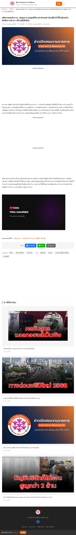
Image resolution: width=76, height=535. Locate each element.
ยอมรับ (23, 532)
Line (42, 245)
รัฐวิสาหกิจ (41, 527)
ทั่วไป (11, 9)
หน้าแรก (4, 9)
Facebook (32, 245)
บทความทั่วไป (37, 24)
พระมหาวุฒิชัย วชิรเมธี (38, 238)
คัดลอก (52, 245)
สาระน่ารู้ (46, 24)
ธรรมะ (50, 253)
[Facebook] (38, 522)
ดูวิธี (59, 4)
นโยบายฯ (16, 532)
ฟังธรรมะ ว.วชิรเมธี (21, 238)
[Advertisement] (38, 83)
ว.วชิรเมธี (6, 256)
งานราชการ (32, 527)
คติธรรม (43, 253)
